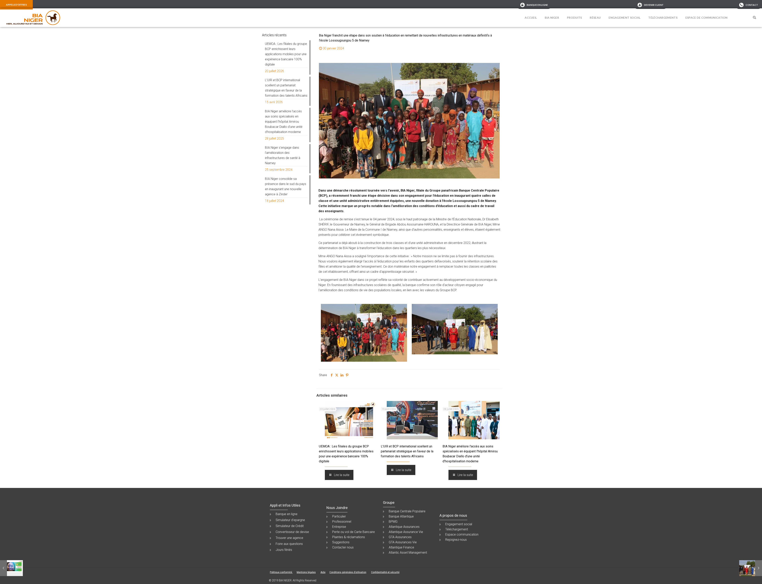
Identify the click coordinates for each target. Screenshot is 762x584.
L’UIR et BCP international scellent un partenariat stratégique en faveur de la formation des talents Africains (407, 451)
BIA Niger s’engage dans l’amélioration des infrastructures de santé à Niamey (282, 155)
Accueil (531, 17)
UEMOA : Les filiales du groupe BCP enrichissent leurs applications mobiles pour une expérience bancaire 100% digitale (286, 54)
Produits (574, 17)
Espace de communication (706, 17)
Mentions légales (306, 572)
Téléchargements (662, 17)
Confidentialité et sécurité (385, 572)
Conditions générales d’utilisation (347, 572)
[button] (754, 17)
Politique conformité (281, 572)
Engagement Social (624, 17)
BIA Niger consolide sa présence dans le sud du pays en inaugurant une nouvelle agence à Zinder (285, 186)
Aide (322, 572)
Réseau (595, 17)
